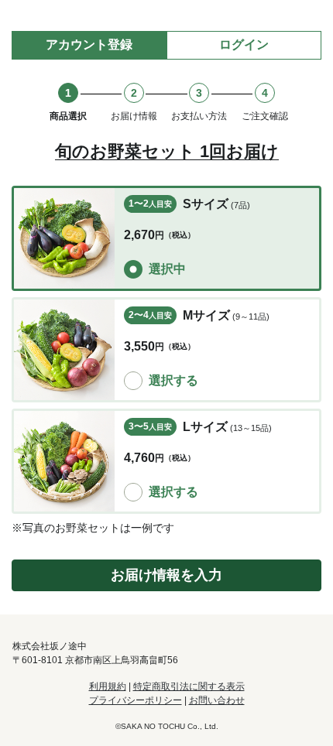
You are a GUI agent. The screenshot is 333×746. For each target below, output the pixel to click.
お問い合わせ (217, 700)
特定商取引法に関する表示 (189, 686)
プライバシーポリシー (135, 700)
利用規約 (107, 686)
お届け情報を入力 (166, 575)
